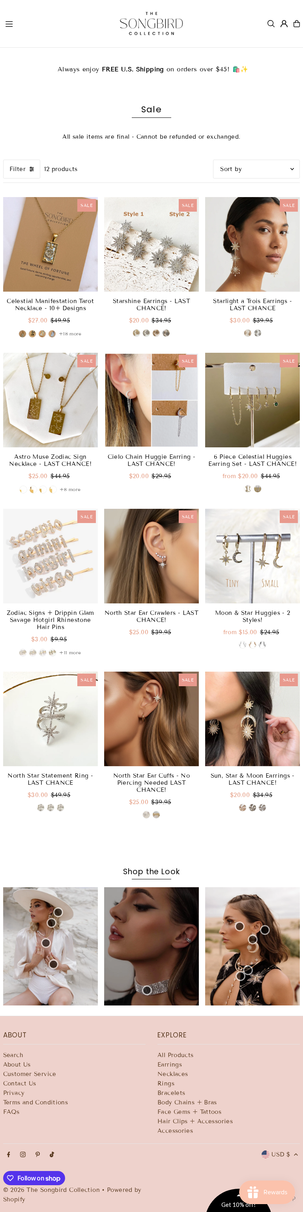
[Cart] (297, 23)
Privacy (14, 1093)
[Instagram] (23, 1155)
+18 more (70, 334)
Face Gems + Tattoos (189, 1111)
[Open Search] (271, 23)
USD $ (280, 1154)
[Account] (284, 23)
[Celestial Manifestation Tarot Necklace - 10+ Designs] (50, 244)
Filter (17, 169)
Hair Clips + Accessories (195, 1121)
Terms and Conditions (35, 1102)
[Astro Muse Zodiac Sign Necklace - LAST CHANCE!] (50, 400)
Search (13, 1055)
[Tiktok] (52, 1155)
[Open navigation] (54, 23)
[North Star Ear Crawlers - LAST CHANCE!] (151, 555)
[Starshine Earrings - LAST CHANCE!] (151, 244)
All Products (175, 1055)
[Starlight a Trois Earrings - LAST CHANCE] (252, 244)
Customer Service (29, 1074)
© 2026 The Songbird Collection (52, 1189)
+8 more (70, 489)
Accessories (175, 1130)
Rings (165, 1083)
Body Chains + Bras (187, 1102)
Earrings (169, 1064)
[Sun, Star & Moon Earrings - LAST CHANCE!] (252, 719)
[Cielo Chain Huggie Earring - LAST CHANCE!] (151, 400)
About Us (17, 1064)
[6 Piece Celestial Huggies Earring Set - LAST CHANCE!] (252, 400)
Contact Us (19, 1083)
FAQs (11, 1111)
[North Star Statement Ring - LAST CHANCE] (50, 719)
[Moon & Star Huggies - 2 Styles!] (252, 555)
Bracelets (171, 1093)
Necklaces (172, 1074)
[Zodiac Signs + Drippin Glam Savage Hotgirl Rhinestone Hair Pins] (50, 555)
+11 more (70, 652)
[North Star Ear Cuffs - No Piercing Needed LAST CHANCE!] (151, 719)
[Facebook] (8, 1155)
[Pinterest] (38, 1155)
